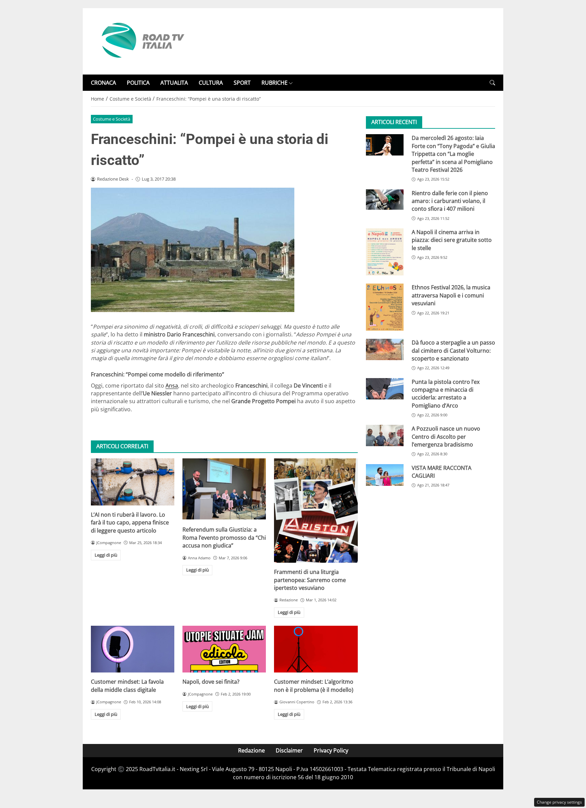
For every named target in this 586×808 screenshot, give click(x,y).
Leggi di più (106, 555)
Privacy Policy (331, 750)
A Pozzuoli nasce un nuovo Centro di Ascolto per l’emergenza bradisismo (446, 436)
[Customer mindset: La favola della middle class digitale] (132, 649)
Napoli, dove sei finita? (210, 681)
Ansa (171, 385)
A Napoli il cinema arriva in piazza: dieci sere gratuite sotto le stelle (452, 240)
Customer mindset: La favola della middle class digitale (127, 685)
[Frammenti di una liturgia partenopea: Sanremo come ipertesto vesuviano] (315, 510)
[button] (492, 83)
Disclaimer (289, 750)
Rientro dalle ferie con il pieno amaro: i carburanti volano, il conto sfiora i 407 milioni (450, 200)
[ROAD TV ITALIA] (142, 40)
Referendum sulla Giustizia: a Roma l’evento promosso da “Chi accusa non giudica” (224, 537)
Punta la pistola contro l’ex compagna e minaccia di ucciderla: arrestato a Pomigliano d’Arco (446, 393)
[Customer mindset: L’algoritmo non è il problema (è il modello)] (315, 649)
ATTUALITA (174, 82)
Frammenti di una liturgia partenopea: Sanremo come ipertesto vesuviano (310, 580)
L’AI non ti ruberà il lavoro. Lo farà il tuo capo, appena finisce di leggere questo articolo (130, 522)
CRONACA (103, 82)
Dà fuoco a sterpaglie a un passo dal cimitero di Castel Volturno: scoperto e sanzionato (453, 350)
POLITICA (138, 82)
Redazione (251, 750)
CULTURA (211, 82)
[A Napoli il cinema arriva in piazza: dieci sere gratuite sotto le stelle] (385, 251)
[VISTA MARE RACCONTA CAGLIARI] (385, 475)
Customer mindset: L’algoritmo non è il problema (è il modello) (313, 685)
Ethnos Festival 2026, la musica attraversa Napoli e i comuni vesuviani (451, 295)
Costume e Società (111, 119)
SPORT (242, 82)
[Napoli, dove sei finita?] (224, 649)
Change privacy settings (559, 802)
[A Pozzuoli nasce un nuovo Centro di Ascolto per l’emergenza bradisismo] (385, 435)
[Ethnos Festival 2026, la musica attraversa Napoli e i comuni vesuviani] (385, 307)
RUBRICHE (274, 82)
